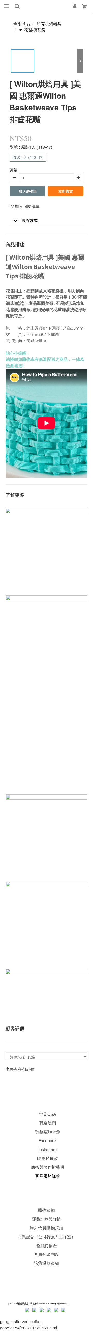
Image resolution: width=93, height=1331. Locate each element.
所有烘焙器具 (49, 23)
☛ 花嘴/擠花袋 (32, 30)
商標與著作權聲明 (47, 1167)
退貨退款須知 (46, 1263)
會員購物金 (46, 1245)
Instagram (47, 1149)
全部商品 (21, 23)
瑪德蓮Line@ (47, 1132)
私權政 (51, 1158)
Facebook (47, 1141)
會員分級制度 (46, 1254)
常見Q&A (47, 1114)
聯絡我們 (47, 1123)
